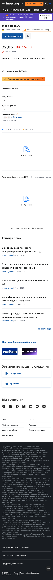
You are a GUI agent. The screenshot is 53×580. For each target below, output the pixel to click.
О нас (31, 420)
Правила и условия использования (15, 547)
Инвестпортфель (9, 430)
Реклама (32, 425)
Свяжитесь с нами (37, 430)
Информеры (7, 435)
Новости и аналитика (34, 58)
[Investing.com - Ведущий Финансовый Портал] (14, 3)
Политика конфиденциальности (14, 555)
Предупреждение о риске (12, 564)
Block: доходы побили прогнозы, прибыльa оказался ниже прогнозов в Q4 (25, 266)
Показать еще (44, 329)
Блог (4, 420)
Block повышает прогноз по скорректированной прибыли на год (21, 250)
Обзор (5, 58)
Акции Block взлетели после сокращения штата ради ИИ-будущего (24, 299)
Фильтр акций (17, 10)
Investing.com (7, 255)
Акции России (32, 10)
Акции (5, 10)
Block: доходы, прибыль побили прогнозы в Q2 (25, 282)
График (15, 58)
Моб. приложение (10, 425)
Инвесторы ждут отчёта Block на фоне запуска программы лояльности (23, 315)
